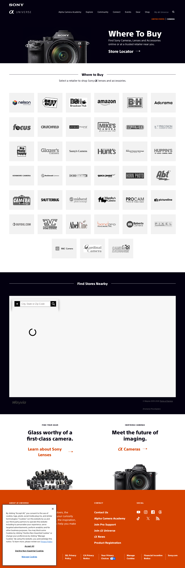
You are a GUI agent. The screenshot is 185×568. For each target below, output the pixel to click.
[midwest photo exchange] (78, 200)
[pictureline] (163, 200)
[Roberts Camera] (135, 224)
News (101, 536)
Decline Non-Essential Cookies (29, 550)
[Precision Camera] (163, 127)
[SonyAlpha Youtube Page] (138, 512)
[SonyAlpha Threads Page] (160, 512)
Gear (138, 12)
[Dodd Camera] (78, 175)
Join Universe (104, 530)
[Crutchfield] (50, 127)
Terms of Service (166, 401)
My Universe (161, 11)
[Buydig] (21, 224)
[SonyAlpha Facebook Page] (153, 512)
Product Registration (107, 542)
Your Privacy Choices (107, 556)
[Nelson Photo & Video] (21, 103)
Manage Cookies (29, 556)
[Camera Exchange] (120, 248)
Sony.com (172, 555)
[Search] (173, 12)
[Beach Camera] (106, 175)
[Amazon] (106, 103)
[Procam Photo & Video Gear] (135, 200)
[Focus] (21, 127)
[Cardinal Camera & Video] (92, 248)
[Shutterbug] (50, 200)
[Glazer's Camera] (50, 151)
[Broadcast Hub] (78, 103)
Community (103, 12)
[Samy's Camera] (78, 151)
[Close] (53, 509)
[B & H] (135, 103)
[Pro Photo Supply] (21, 151)
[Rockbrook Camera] (50, 175)
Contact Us (101, 512)
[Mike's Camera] (106, 127)
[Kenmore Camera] (21, 175)
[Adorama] (163, 103)
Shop (147, 12)
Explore (89, 12)
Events (128, 12)
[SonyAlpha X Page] (148, 519)
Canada (171, 19)
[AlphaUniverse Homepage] (20, 12)
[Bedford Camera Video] (135, 127)
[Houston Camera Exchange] (21, 200)
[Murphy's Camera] (106, 200)
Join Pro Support (105, 524)
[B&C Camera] (64, 248)
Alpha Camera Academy (70, 12)
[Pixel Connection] (163, 224)
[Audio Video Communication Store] (50, 224)
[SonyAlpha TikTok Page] (138, 519)
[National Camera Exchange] (135, 151)
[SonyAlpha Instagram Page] (145, 512)
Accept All (29, 546)
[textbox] (35, 304)
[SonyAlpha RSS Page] (157, 519)
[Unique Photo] (78, 127)
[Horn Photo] (135, 175)
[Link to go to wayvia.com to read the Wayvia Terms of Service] (19, 401)
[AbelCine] (78, 224)
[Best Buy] (50, 103)
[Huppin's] (163, 151)
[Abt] (163, 175)
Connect (116, 12)
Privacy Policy (46, 541)
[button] (17, 304)
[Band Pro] (106, 224)
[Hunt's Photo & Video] (106, 151)
